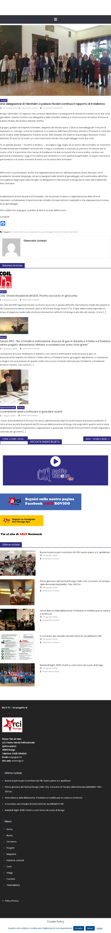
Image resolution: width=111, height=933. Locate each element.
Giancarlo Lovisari (29, 108)
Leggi (99, 928)
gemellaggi (47, 232)
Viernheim (73, 232)
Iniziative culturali (15, 860)
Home (10, 829)
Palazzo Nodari (60, 232)
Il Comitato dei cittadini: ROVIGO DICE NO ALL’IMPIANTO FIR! (71, 636)
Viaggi (10, 872)
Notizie (4, 100)
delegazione (35, 232)
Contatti (11, 879)
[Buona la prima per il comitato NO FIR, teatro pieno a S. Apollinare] (18, 563)
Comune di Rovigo (19, 232)
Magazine (11, 854)
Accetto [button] (78, 928)
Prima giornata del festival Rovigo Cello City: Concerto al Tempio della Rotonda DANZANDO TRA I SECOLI (75, 583)
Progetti (10, 847)
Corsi (9, 866)
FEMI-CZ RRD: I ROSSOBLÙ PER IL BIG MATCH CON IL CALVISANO (16, 438)
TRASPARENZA (13, 885)
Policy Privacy (12, 900)
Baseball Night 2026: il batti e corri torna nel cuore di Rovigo (71, 665)
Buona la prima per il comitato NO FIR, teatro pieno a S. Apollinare (75, 552)
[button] (55, 19)
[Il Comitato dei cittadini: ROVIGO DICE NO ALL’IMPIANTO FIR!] (18, 647)
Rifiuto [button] (90, 928)
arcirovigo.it (17, 760)
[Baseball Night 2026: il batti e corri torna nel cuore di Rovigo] (18, 674)
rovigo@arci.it (15, 757)
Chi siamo (12, 841)
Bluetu (10, 835)
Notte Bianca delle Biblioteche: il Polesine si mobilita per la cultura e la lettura (43, 797)
